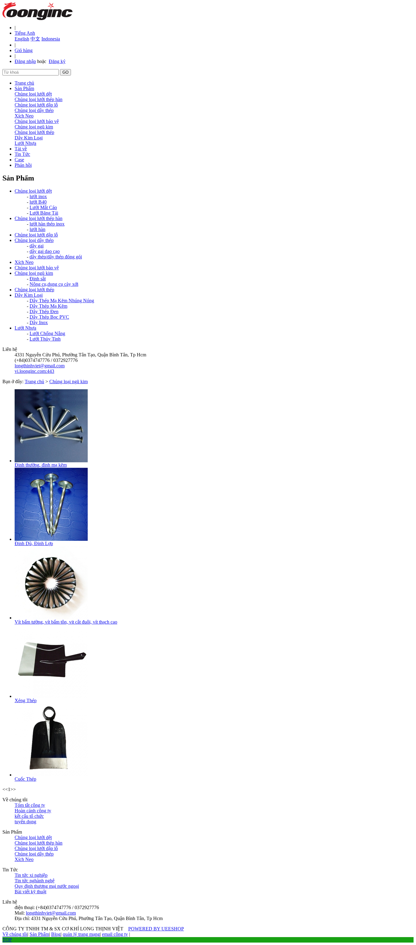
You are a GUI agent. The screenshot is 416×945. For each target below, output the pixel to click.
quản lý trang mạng (81, 934)
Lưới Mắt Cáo (43, 207)
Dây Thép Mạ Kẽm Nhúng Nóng (62, 300)
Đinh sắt (38, 278)
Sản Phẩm (24, 88)
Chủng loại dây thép (34, 110)
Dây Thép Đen (44, 311)
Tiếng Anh (25, 33)
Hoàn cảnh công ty (33, 810)
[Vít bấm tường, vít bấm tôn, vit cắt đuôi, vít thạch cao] (51, 617)
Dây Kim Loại (29, 137)
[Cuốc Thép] (51, 774)
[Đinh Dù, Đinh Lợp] (51, 539)
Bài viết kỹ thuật (30, 891)
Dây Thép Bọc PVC (49, 317)
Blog (56, 934)
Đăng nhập (25, 61)
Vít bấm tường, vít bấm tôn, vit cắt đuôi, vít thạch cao (66, 622)
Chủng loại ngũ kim (34, 126)
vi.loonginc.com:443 (34, 371)
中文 (35, 38)
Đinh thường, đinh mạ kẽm (41, 464)
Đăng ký (57, 61)
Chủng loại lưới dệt (33, 93)
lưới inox (38, 196)
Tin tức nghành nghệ (35, 880)
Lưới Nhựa (25, 143)
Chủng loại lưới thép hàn (38, 99)
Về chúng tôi (14, 934)
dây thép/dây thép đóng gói (56, 256)
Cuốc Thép (25, 779)
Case (19, 159)
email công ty (115, 934)
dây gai (37, 245)
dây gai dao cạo (45, 251)
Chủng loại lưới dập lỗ (36, 104)
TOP (7, 939)
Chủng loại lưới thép (34, 132)
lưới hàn (37, 229)
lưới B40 (38, 202)
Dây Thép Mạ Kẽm (48, 306)
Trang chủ (24, 83)
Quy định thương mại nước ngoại (47, 886)
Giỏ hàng (24, 50)
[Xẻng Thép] (51, 696)
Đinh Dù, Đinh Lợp (34, 543)
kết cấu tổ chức (29, 816)
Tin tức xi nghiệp (31, 875)
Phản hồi (23, 165)
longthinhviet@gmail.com (40, 365)
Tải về (21, 148)
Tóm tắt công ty (30, 805)
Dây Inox (39, 322)
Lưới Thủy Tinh (45, 338)
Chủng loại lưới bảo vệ (37, 121)
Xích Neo (24, 115)
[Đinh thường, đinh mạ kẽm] (51, 460)
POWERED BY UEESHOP (156, 928)
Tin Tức (22, 154)
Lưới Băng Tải (44, 212)
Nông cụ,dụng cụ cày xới (54, 284)
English (22, 38)
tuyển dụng (25, 821)
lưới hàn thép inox (47, 223)
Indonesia (50, 38)
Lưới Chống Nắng (47, 333)
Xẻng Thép (26, 700)
